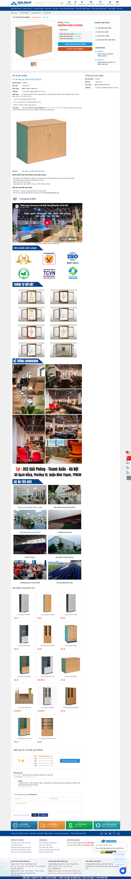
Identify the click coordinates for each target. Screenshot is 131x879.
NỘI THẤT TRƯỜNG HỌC (99, 8)
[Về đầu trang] (129, 478)
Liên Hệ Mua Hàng (16, 845)
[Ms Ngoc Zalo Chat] (129, 463)
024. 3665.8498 (89, 843)
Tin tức (119, 8)
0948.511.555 (20, 871)
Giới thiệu (69, 4)
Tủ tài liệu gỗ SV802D (27, 199)
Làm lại (43, 815)
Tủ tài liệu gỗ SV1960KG (47, 645)
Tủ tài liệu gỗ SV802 (71, 676)
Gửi (35, 815)
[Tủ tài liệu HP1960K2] (71, 602)
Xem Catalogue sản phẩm (75, 44)
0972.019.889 (29, 871)
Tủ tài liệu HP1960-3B (47, 676)
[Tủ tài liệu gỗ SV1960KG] (47, 633)
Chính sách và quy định (61, 833)
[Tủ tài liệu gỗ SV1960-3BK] (71, 695)
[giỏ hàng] (129, 453)
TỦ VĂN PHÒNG (39, 8)
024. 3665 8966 (30, 866)
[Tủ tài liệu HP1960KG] (47, 695)
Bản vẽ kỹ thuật (81, 833)
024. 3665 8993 (40, 866)
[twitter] (101, 833)
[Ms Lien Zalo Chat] (129, 468)
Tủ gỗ (24, 91)
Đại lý (75, 4)
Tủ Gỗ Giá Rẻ (47, 13)
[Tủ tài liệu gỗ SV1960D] (47, 602)
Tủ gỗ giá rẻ (17, 99)
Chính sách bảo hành (45, 845)
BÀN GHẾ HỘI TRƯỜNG (67, 8)
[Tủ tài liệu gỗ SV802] (71, 664)
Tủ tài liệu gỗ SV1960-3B (24, 738)
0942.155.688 (39, 871)
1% (52, 756)
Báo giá (73, 833)
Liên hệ (117, 4)
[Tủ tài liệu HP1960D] (24, 602)
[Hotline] (129, 458)
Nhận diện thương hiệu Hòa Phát (21, 847)
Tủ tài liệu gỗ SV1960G (24, 676)
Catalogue (82, 4)
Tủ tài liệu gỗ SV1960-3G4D (47, 738)
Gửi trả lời (19, 777)
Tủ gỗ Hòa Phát (36, 13)
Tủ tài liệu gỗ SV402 (71, 645)
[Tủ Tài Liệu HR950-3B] (24, 695)
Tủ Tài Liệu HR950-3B (24, 707)
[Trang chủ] (22, 3)
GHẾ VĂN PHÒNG (16, 8)
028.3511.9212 (67, 866)
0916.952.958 (67, 871)
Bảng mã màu (100, 4)
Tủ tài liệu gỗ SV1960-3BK (71, 707)
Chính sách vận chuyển (46, 847)
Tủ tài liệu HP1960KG (47, 707)
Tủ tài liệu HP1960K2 (70, 614)
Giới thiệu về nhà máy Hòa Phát (20, 843)
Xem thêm (112, 8)
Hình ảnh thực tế (23, 833)
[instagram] (106, 833)
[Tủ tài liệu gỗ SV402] (71, 633)
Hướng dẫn (90, 4)
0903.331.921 (76, 871)
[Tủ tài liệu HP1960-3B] (47, 664)
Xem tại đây (78, 34)
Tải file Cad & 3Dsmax (75, 49)
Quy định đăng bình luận (21, 815)
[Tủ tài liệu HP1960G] (24, 633)
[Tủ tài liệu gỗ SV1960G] (24, 664)
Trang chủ (14, 13)
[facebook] (114, 833)
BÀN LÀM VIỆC (28, 8)
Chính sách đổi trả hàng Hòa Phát (49, 849)
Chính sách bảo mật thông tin (48, 843)
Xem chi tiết (77, 38)
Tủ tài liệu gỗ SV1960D (47, 614)
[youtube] (110, 833)
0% (52, 758)
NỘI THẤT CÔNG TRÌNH (83, 8)
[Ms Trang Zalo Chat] (129, 473)
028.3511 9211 (57, 866)
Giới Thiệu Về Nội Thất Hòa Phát (21, 849)
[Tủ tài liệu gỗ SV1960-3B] (24, 726)
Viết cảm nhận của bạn (70, 761)
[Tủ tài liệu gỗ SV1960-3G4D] (47, 726)
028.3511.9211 (89, 845)
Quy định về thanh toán (46, 852)
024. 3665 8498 (19, 866)
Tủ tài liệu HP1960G (24, 645)
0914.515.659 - (58, 871)
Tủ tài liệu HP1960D (24, 614)
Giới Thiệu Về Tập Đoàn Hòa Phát (21, 852)
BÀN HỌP (48, 8)
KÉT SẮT (55, 8)
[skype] (118, 833)
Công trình (110, 4)
